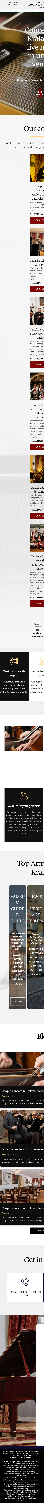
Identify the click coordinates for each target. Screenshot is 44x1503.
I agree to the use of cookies (20, 1457)
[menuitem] (37, 2)
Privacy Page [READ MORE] (21, 1455)
